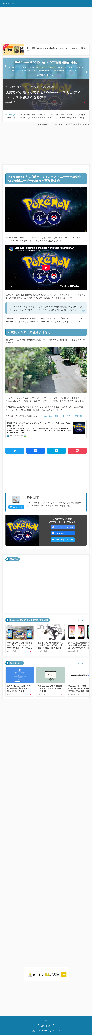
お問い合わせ (46, 1026)
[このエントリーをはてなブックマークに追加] (56, 451)
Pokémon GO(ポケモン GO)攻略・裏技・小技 (38, 87)
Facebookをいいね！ (64, 533)
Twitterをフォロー (64, 539)
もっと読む (81, 620)
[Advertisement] (46, 145)
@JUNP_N (10, 114)
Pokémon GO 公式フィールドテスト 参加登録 (61, 415)
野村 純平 (33, 497)
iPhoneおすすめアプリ (13, 87)
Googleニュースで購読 (64, 527)
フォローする (17, 507)
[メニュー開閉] (89, 3)
